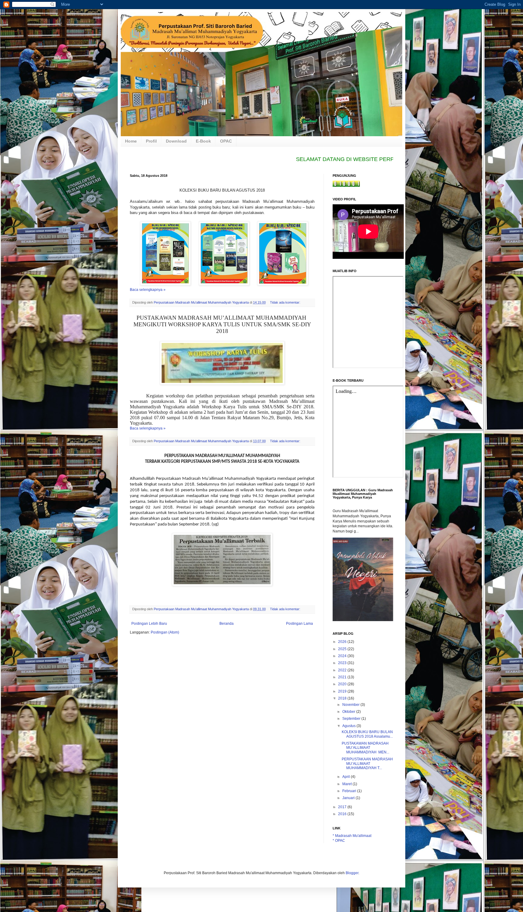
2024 (342, 656)
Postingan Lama (299, 623)
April (346, 777)
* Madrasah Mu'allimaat (352, 836)
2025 (342, 649)
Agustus (349, 726)
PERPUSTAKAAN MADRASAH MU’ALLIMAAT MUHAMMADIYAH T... (367, 763)
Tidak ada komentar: (285, 302)
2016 (342, 814)
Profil (151, 141)
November (351, 705)
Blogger (352, 873)
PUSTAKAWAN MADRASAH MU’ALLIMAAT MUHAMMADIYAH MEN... (365, 747)
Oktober (349, 712)
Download (176, 141)
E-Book (203, 141)
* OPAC (339, 840)
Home (131, 141)
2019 (342, 691)
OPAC (226, 141)
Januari (349, 798)
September (351, 718)
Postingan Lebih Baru (149, 623)
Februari (349, 791)
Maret (347, 784)
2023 (342, 663)
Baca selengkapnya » (148, 290)
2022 (342, 670)
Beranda (226, 623)
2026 (342, 642)
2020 (342, 684)
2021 (342, 677)
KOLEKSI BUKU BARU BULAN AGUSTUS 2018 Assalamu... (367, 734)
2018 (342, 698)
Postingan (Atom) (165, 632)
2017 (342, 807)
